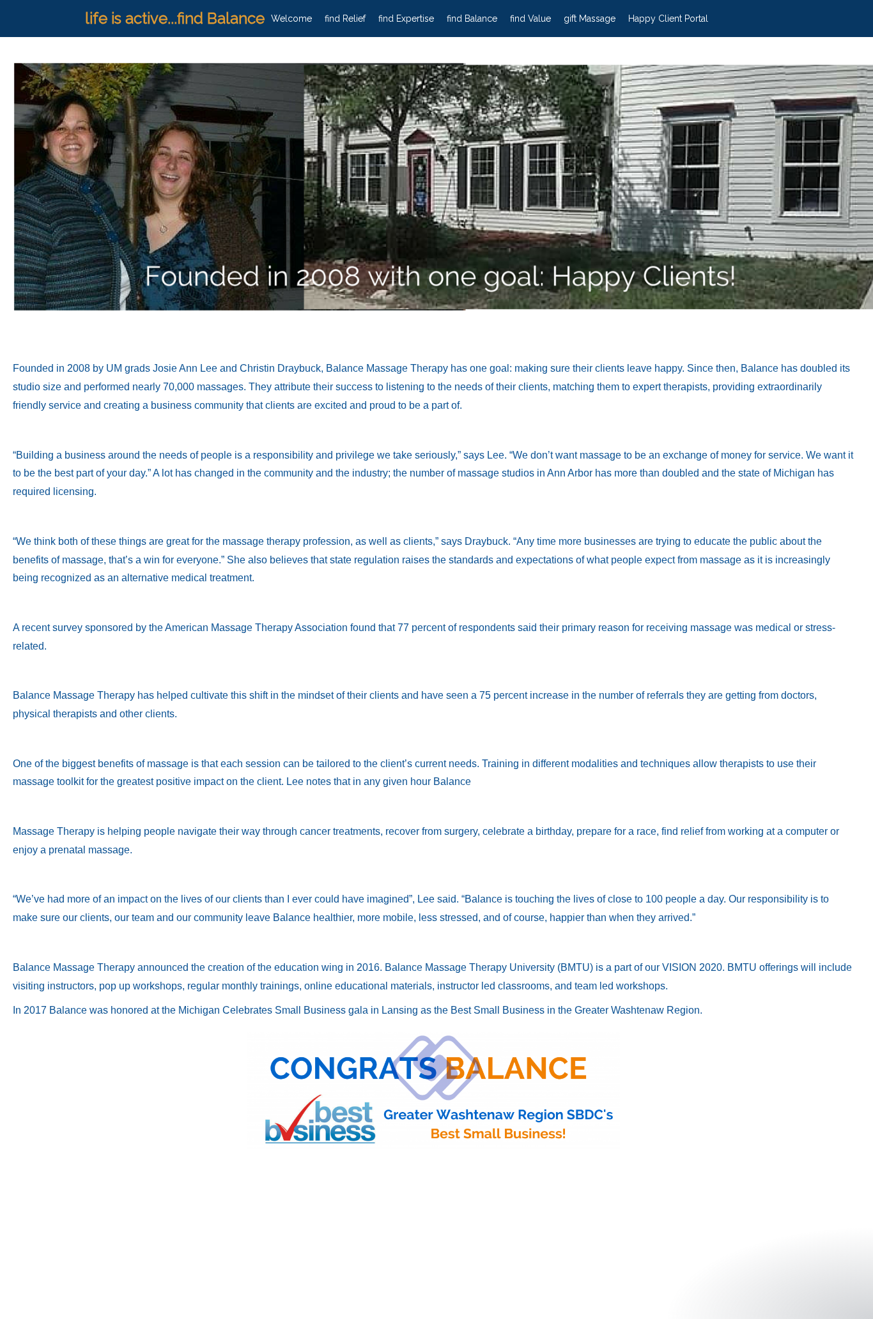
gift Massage (589, 18)
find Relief (345, 18)
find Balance (472, 18)
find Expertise (406, 18)
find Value (530, 18)
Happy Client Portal (668, 18)
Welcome (291, 18)
